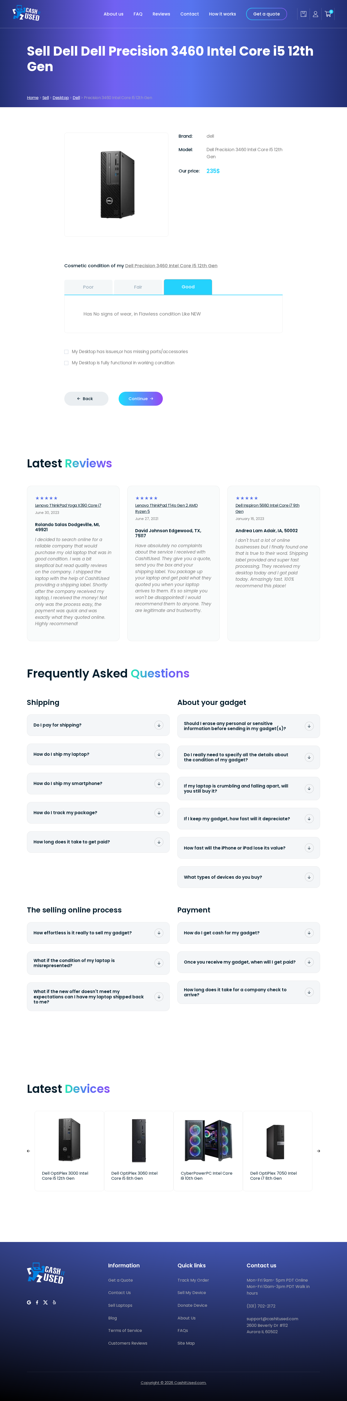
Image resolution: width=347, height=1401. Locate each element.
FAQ (138, 14)
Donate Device (192, 1305)
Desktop (61, 98)
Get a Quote (120, 1280)
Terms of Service (125, 1330)
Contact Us (119, 1293)
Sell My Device (192, 1293)
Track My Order (193, 1280)
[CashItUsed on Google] (29, 1302)
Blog (112, 1318)
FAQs (183, 1330)
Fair (138, 287)
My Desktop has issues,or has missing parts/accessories (130, 352)
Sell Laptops (120, 1305)
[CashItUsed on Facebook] (37, 1302)
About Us (187, 1318)
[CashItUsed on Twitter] (45, 1302)
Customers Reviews (127, 1343)
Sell (45, 98)
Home (32, 98)
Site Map (186, 1343)
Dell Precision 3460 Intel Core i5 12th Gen (171, 265)
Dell (76, 98)
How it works (222, 14)
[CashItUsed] (26, 19)
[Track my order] (303, 14)
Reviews (161, 14)
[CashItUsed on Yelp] (54, 1302)
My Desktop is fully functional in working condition (123, 363)
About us (113, 14)
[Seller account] (315, 14)
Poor (88, 287)
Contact (189, 14)
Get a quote (266, 14)
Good (188, 287)
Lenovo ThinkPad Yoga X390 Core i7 (68, 505)
